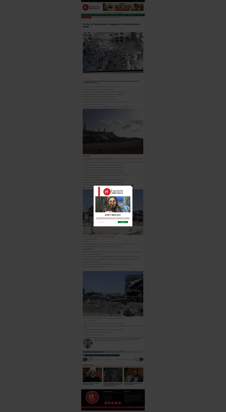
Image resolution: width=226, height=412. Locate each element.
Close (132, 186)
